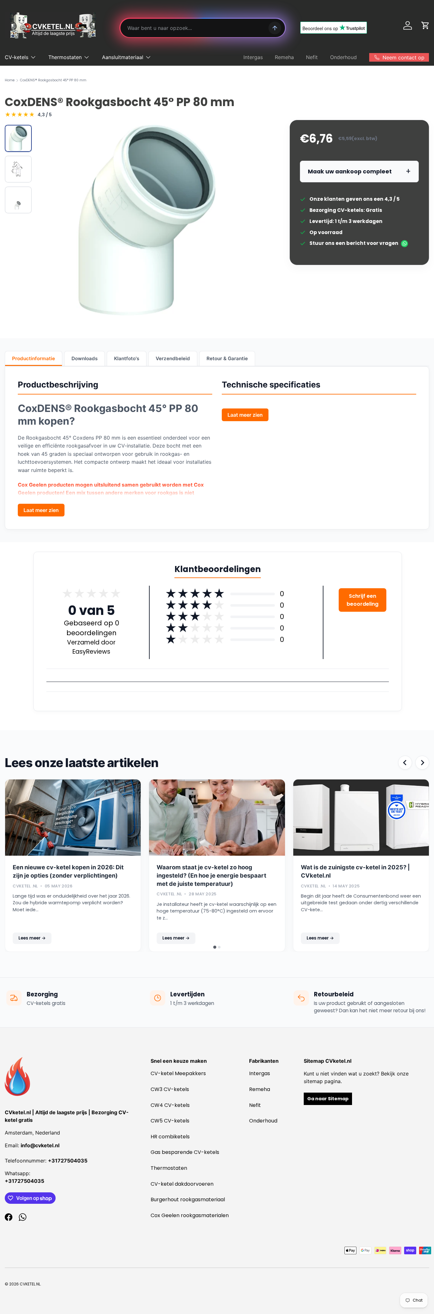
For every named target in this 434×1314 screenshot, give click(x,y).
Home (10, 80)
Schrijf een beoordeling (362, 600)
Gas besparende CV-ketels (185, 1152)
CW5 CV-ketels (170, 1120)
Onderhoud (343, 57)
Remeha (284, 57)
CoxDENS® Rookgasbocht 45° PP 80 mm (53, 80)
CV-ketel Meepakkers (178, 1073)
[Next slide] (422, 763)
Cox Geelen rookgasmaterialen (190, 1215)
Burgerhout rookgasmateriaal (188, 1199)
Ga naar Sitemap (328, 1098)
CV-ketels (16, 57)
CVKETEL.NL (30, 1284)
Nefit (312, 57)
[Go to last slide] (405, 763)
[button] (425, 25)
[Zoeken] (274, 28)
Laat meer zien (41, 510)
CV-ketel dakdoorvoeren (182, 1184)
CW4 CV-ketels (170, 1105)
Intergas (253, 57)
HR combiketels (170, 1136)
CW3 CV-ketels (170, 1089)
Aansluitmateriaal (122, 57)
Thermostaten (65, 57)
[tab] (214, 947)
